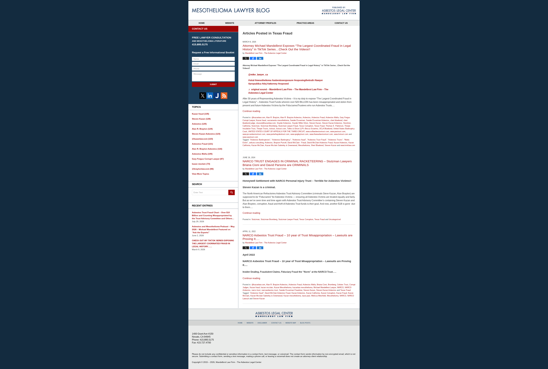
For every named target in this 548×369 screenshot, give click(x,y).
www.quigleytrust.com (299, 134)
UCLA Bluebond (325, 129)
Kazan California (313, 293)
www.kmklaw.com (348, 145)
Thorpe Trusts (262, 129)
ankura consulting (256, 143)
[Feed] (224, 95)
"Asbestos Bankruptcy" (281, 140)
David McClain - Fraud (297, 143)
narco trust (256, 290)
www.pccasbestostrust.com (254, 134)
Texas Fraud (319, 126)
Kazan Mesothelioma (282, 287)
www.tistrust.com (341, 134)
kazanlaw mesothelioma (302, 287)
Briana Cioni (322, 285)
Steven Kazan (315, 123)
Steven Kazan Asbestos (332, 123)
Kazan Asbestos (340, 143)
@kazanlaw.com (258, 117)
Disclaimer (262, 323)
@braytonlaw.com (203, 169)
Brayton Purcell (280, 143)
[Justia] (216, 95)
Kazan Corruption (328, 293)
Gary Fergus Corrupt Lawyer (208, 159)
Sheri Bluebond (317, 145)
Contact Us (341, 23)
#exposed (283, 83)
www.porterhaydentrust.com (277, 134)
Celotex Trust (342, 285)
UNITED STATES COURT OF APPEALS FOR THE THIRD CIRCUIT (276, 131)
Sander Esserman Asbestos (317, 120)
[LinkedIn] (209, 95)
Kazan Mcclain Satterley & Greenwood (281, 145)
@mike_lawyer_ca (258, 74)
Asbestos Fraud (318, 117)
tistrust (272, 129)
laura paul (306, 296)
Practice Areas (305, 23)
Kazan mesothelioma (292, 296)
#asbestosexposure (282, 80)
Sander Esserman (297, 120)
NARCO (340, 287)
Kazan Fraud (341, 293)
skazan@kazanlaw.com (266, 123)
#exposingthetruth (304, 80)
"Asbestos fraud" (299, 140)
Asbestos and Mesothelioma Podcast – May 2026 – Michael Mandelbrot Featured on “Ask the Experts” (213, 229)
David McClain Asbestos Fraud (320, 143)
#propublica (254, 83)
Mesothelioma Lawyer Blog (231, 10)
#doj (264, 83)
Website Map (290, 323)
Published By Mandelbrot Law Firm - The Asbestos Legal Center (339, 10)
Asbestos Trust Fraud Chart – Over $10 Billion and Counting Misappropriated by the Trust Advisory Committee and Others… (213, 215)
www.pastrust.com (337, 131)
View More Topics (200, 174)
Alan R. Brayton (272, 117)
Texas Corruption (306, 126)
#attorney (272, 83)
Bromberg (332, 285)
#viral (251, 80)
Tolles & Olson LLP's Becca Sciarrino (302, 129)
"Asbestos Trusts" (335, 140)
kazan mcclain (267, 287)
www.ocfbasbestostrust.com (317, 131)
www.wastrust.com (250, 137)
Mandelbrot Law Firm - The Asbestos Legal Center (238, 362)
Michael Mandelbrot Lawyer (325, 287)
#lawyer (319, 80)
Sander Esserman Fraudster (290, 290)
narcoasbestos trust (270, 290)
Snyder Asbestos (284, 123)
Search (231, 192)
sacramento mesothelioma (278, 120)
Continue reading (251, 111)
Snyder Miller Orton (300, 123)
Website (229, 23)
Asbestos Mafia (332, 117)
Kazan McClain (257, 145)
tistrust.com (281, 129)
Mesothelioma (304, 145)
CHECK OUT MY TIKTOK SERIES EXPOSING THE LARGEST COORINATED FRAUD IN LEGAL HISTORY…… (213, 243)
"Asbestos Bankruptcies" (260, 140)
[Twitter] (202, 95)
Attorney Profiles (265, 23)
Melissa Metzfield (318, 296)
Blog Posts (305, 323)
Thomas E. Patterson (334, 126)
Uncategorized (335, 219)
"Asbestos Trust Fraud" (317, 140)
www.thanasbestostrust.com (321, 134)
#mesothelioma (263, 80)
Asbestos (307, 117)
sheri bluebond (336, 120)
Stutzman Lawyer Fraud (288, 126)
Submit (213, 84)
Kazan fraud (261, 120)
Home (202, 23)
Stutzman (255, 126)
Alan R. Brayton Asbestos (291, 117)
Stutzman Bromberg (269, 126)
